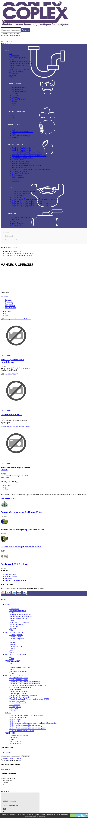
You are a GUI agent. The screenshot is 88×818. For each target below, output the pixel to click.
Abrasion (12, 75)
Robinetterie (12, 214)
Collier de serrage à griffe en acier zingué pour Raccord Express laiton (35, 199)
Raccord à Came (17, 89)
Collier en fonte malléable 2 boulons (24, 207)
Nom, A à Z (9, 302)
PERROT (15, 93)
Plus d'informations (82, 815)
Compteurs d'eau (17, 225)
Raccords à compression (16, 112)
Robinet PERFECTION (13, 251)
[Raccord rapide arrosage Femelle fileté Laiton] (4, 543)
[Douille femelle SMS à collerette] (4, 560)
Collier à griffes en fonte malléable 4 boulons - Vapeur (30, 205)
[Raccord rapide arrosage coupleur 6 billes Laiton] (4, 525)
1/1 (6, 313)
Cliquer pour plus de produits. (11, 33)
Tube (11, 77)
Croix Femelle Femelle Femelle (22, 158)
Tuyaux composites (16, 71)
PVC (13, 130)
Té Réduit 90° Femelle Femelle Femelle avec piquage (30, 156)
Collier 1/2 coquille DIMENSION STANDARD (28, 191)
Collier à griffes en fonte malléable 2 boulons (27, 201)
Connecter (9, 752)
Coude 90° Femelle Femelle (21, 148)
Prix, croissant (10, 306)
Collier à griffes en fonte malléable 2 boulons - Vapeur (30, 203)
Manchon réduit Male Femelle (22, 167)
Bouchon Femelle (18, 160)
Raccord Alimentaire (19, 99)
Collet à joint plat (18, 177)
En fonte (15, 137)
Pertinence (4, 296)
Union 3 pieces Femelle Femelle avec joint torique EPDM (31, 169)
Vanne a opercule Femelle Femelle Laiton (19, 253)
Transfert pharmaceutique (18, 65)
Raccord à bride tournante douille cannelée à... (21, 512)
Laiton (14, 117)
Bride (14, 103)
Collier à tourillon (18, 195)
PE (13, 115)
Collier (10, 188)
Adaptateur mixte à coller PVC (22, 132)
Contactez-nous (10, 575)
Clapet (14, 221)
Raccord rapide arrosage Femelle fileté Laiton (21, 547)
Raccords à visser (14, 124)
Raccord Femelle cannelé (20, 173)
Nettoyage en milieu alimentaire (20, 61)
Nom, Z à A (9, 304)
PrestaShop (18, 595)
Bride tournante (17, 175)
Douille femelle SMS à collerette (14, 564)
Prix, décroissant (10, 308)
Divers (14, 105)
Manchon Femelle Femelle (21, 161)
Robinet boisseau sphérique (21, 217)
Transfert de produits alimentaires (20, 63)
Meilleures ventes (9, 498)
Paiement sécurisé (11, 576)
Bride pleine (16, 179)
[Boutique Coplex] (35, 26)
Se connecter (5, 791)
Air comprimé (14, 56)
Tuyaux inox (13, 73)
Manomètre (16, 219)
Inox (13, 128)
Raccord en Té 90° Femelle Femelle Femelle (27, 152)
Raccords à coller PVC (15, 144)
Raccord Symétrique (19, 87)
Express (14, 101)
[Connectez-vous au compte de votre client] (1, 37)
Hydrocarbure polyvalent (17, 58)
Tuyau (7, 50)
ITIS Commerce (30, 595)
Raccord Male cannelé (19, 171)
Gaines (11, 59)
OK (4, 809)
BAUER (15, 95)
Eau (10, 54)
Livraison (8, 578)
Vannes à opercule (18, 223)
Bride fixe (15, 181)
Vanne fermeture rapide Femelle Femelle (19, 255)
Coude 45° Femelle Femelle (21, 150)
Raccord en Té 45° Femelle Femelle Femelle (27, 154)
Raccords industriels (15, 84)
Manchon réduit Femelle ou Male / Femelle (26, 165)
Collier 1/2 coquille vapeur (21, 193)
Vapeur (11, 67)
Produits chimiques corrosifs (19, 69)
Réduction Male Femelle (20, 163)
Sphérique (15, 97)
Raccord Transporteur (19, 91)
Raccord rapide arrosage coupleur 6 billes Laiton (22, 529)
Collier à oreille (17, 197)
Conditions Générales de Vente (15, 580)
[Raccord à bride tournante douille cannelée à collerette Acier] (4, 508)
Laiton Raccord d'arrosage (21, 136)
